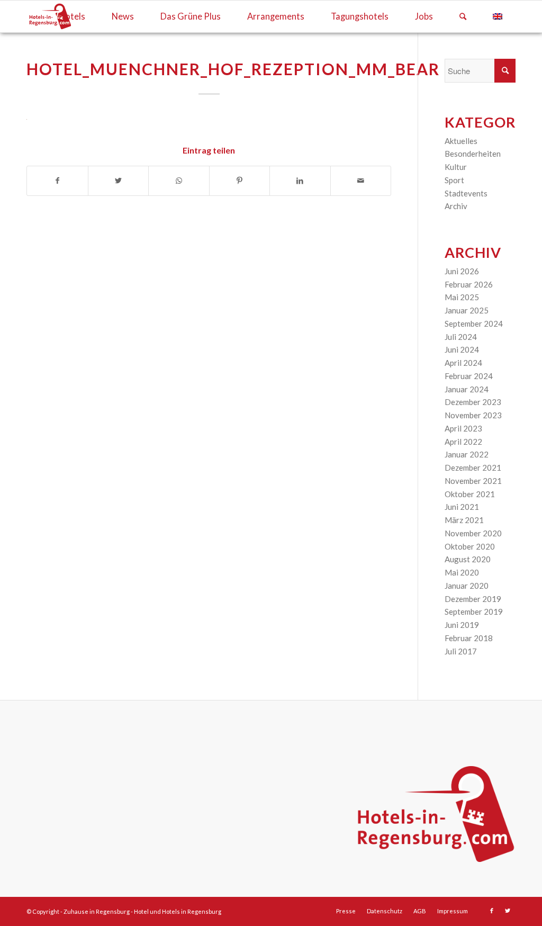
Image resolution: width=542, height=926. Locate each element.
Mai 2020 (462, 572)
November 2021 (473, 481)
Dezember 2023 (473, 402)
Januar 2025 (467, 310)
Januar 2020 (467, 585)
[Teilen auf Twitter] (118, 180)
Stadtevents (466, 193)
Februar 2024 (469, 376)
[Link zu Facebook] (492, 911)
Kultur (456, 167)
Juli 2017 (461, 651)
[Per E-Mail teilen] (361, 180)
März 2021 (464, 520)
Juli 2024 (461, 336)
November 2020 (473, 533)
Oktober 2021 (470, 494)
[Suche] (463, 16)
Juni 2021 (462, 506)
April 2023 (463, 428)
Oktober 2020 (470, 546)
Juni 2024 (462, 349)
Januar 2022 (467, 454)
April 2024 (463, 362)
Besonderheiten (473, 153)
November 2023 (473, 415)
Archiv (456, 206)
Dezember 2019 (473, 599)
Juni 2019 (462, 625)
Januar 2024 (467, 389)
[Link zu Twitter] (508, 911)
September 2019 (474, 611)
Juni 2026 (462, 271)
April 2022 (463, 441)
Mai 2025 (462, 297)
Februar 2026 (469, 284)
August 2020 (468, 559)
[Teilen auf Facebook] (57, 180)
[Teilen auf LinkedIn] (300, 180)
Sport (454, 180)
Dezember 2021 (473, 467)
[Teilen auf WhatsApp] (179, 180)
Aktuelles (461, 141)
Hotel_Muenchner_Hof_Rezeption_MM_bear (233, 68)
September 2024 (474, 323)
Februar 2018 (469, 638)
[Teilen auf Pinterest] (240, 180)
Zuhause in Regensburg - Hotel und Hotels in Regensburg (142, 911)
